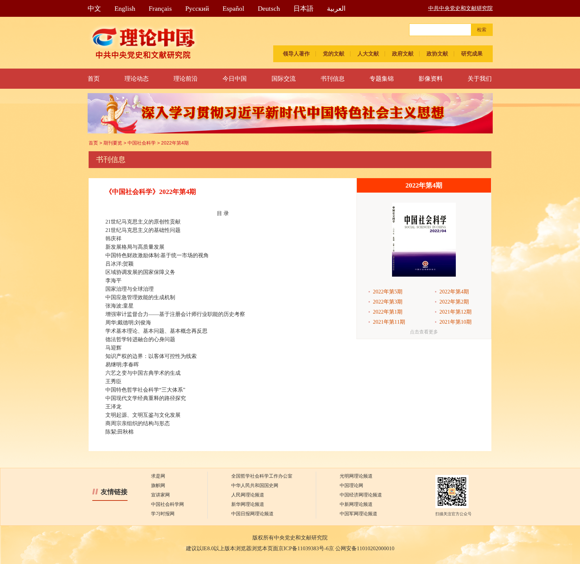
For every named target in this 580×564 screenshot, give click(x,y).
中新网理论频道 (356, 504)
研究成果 (472, 53)
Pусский (197, 8)
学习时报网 (163, 513)
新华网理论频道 (247, 504)
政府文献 (403, 53)
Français (160, 8)
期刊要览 (112, 143)
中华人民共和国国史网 (254, 485)
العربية (336, 8)
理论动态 (137, 78)
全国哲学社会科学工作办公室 (261, 476)
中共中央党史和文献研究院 (460, 8)
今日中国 (235, 78)
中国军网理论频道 (358, 513)
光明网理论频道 (356, 476)
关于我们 (480, 78)
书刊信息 (333, 78)
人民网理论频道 (247, 494)
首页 (94, 78)
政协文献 (437, 53)
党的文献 (333, 53)
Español (233, 8)
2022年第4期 (175, 143)
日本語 (303, 8)
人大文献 (368, 53)
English (124, 8)
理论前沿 (186, 78)
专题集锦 (382, 78)
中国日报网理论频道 (252, 513)
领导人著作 (296, 53)
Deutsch (269, 8)
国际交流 (284, 78)
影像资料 (431, 78)
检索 (481, 29)
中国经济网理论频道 (361, 494)
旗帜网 (158, 485)
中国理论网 (351, 485)
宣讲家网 (160, 494)
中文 (94, 8)
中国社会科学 (142, 143)
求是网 (158, 476)
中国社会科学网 (167, 504)
